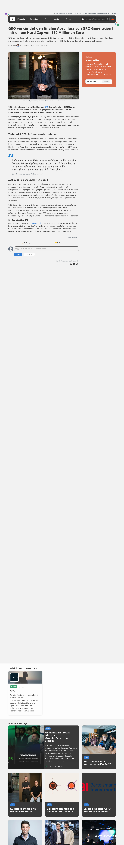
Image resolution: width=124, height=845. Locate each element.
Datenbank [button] (35, 19)
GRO (46, 107)
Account (69, 19)
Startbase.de (60, 13)
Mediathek (58, 19)
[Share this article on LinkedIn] (71, 264)
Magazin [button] (21, 19)
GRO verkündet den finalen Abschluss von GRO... (100, 13)
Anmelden (29, 254)
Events (47, 19)
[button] (112, 19)
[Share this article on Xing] (77, 264)
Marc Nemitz (24, 45)
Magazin (71, 13)
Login (18, 254)
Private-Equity (36, 223)
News (79, 13)
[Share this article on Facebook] (74, 264)
